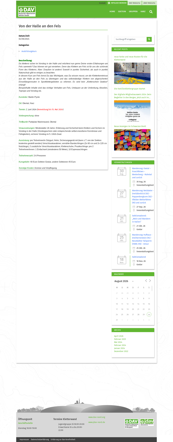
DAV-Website (134, 3)
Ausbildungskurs (29, 51)
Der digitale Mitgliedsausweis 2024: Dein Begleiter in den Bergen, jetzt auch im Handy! (132, 96)
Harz (143, 11)
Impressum (24, 439)
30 (149, 315)
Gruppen (133, 11)
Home (112, 11)
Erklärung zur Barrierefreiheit (63, 439)
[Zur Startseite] (27, 11)
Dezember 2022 (121, 351)
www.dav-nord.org (96, 417)
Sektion (122, 11)
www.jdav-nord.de (96, 422)
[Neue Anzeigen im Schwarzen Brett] (132, 139)
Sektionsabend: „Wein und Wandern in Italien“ (141, 218)
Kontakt (102, 3)
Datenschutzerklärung (40, 439)
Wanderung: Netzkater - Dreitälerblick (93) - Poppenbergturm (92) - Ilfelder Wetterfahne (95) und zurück (143, 196)
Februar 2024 (120, 345)
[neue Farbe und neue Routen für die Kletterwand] (132, 73)
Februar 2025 (120, 339)
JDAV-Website (149, 3)
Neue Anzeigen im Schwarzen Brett (130, 126)
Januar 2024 (119, 348)
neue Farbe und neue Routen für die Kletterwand (130, 58)
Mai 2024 (118, 342)
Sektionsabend (139, 257)
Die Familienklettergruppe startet (129, 89)
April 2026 (118, 336)
